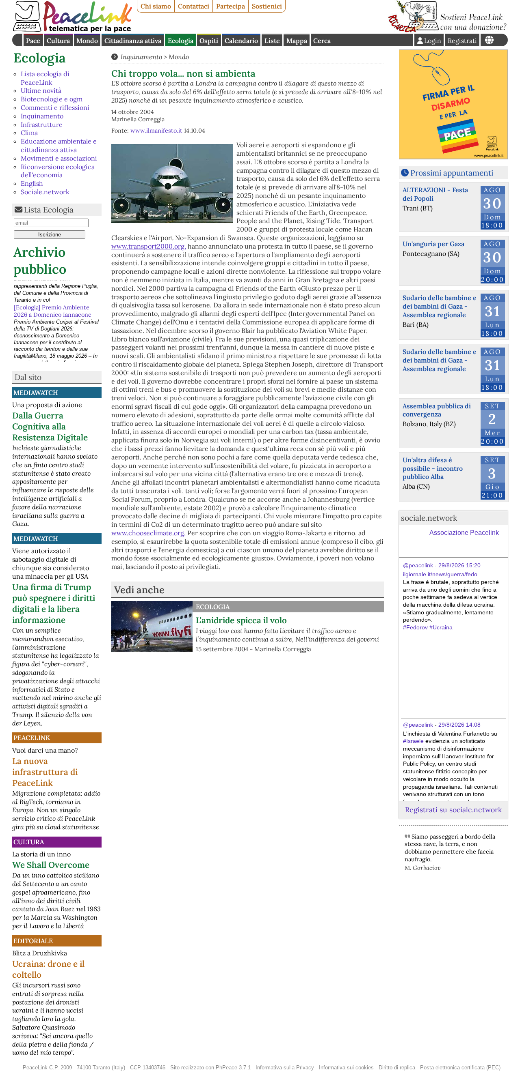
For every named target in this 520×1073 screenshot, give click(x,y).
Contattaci (193, 6)
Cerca (322, 40)
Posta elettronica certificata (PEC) (460, 1067)
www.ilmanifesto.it (156, 130)
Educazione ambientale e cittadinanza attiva (59, 145)
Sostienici (267, 6)
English (32, 183)
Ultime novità (41, 90)
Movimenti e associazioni (59, 158)
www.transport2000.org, (148, 246)
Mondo (87, 40)
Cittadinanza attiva (132, 40)
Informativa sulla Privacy (285, 1067)
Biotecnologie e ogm (51, 99)
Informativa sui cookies (346, 1067)
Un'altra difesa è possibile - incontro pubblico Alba (433, 468)
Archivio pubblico (39, 260)
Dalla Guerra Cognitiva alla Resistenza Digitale (50, 426)
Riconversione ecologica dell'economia (58, 171)
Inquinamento (42, 116)
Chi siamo (156, 6)
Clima (29, 133)
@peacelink (418, 565)
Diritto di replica (397, 1067)
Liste (272, 40)
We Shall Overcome (50, 864)
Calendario (241, 40)
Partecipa (230, 6)
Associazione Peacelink (464, 532)
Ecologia (180, 40)
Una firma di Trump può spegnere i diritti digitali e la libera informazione (53, 603)
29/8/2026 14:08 (459, 724)
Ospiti (208, 40)
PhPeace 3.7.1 (233, 1067)
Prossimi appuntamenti (451, 173)
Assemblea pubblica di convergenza (437, 410)
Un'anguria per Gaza (433, 244)
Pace (33, 40)
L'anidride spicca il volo (241, 620)
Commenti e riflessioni (55, 107)
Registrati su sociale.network (453, 809)
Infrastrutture (42, 124)
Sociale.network (45, 192)
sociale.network (429, 518)
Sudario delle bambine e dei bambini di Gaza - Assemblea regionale (440, 306)
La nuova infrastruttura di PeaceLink (45, 771)
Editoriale (33, 941)
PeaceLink (31, 738)
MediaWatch (35, 392)
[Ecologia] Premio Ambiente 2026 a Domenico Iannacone (52, 288)
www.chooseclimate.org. (148, 533)
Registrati (462, 40)
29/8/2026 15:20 (459, 565)
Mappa (296, 40)
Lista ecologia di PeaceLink (45, 78)
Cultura (58, 40)
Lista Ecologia (49, 210)
